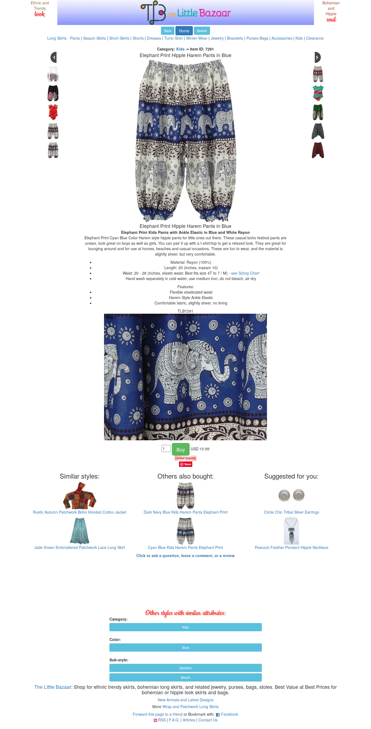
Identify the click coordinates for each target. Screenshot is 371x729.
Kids (299, 38)
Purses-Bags (257, 38)
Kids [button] (185, 627)
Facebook (229, 714)
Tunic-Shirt (173, 38)
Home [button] (184, 30)
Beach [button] (185, 677)
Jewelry (217, 38)
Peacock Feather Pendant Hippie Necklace (291, 547)
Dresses (154, 38)
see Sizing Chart (245, 273)
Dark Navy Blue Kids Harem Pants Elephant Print (186, 512)
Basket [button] (202, 30)
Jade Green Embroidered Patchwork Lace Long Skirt (79, 547)
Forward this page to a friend (158, 714)
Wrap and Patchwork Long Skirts (190, 706)
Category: (118, 619)
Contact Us (208, 719)
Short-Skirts (119, 38)
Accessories (282, 38)
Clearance (315, 38)
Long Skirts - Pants (63, 38)
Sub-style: (118, 659)
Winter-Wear (196, 38)
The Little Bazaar (52, 686)
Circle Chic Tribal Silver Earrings (291, 512)
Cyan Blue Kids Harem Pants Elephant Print (185, 547)
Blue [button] (185, 647)
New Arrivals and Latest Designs (185, 699)
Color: (115, 639)
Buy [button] (181, 449)
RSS (162, 719)
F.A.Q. (174, 719)
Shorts (138, 38)
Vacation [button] (185, 667)
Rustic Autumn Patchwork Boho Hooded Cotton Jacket (79, 512)
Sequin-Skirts (94, 38)
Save (187, 464)
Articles (189, 719)
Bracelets (235, 38)
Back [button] (167, 30)
